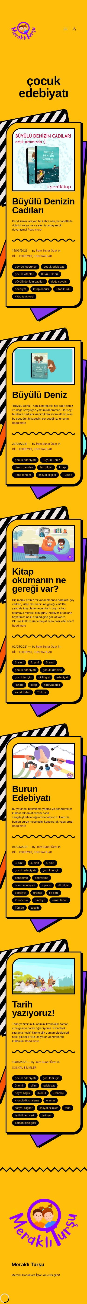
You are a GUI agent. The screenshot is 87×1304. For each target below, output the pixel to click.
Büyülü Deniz (49, 274)
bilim (33, 1085)
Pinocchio (21, 900)
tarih (68, 1108)
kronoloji (58, 1093)
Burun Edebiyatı (31, 793)
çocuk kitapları (24, 274)
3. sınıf (19, 662)
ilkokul (19, 684)
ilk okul (53, 892)
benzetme (21, 878)
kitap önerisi (41, 289)
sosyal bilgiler (47, 474)
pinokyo (40, 900)
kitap (62, 467)
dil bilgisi (44, 677)
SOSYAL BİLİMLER (24, 1067)
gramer (37, 892)
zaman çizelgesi (25, 1123)
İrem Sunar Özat (46, 250)
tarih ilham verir (25, 1115)
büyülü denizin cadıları (29, 281)
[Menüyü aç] (65, 29)
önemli (19, 1085)
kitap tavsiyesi (24, 296)
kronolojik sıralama (27, 1100)
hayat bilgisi (22, 1093)
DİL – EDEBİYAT (22, 256)
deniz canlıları (24, 467)
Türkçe (67, 474)
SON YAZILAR (43, 256)
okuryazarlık (52, 684)
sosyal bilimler (48, 1108)
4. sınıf (34, 662)
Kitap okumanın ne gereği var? (39, 580)
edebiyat (20, 289)
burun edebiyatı (25, 885)
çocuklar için (23, 677)
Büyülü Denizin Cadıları (43, 205)
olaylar (50, 1100)
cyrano (46, 885)
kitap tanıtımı (23, 474)
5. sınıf (50, 662)
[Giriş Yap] (74, 29)
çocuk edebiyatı (54, 266)
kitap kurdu (63, 289)
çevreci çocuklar (26, 266)
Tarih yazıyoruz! (33, 1008)
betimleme (41, 878)
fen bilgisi (46, 467)
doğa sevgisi (59, 281)
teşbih (35, 907)
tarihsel (46, 1115)
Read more (35, 229)
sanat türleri (22, 692)
